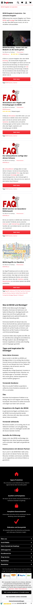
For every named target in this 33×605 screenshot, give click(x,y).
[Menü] (2, 2)
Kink (24, 293)
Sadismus (20, 279)
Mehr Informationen (21, 589)
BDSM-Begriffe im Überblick (13, 262)
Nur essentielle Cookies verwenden (16, 596)
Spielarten (5, 122)
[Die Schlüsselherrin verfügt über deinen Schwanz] (16, 148)
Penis (18, 173)
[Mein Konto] (26, 2)
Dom (24, 291)
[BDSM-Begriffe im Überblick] (16, 251)
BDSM (4, 20)
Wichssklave (12, 116)
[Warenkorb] (30, 2)
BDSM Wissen (6, 54)
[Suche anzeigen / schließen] (18, 2)
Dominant (27, 291)
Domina (9, 293)
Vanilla (17, 293)
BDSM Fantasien (6, 109)
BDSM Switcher (9, 82)
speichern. (12, 589)
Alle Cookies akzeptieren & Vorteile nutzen (16, 592)
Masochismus (6, 281)
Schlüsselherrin (9, 169)
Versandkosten (27, 569)
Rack (19, 291)
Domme (4, 293)
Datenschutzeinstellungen (16, 601)
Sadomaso (12, 291)
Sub (27, 67)
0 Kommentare (19, 160)
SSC (16, 291)
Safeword (21, 295)
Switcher (15, 82)
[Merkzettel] (22, 2)
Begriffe (7, 291)
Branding (5, 60)
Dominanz (5, 224)
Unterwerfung (15, 224)
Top (21, 291)
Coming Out (5, 295)
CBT (27, 293)
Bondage (11, 20)
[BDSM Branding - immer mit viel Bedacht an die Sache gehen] (16, 38)
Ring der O (15, 295)
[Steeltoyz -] (8, 3)
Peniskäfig (13, 175)
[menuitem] (2, 2)
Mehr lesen (16, 79)
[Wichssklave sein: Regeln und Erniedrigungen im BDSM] (16, 95)
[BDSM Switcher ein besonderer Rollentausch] (16, 201)
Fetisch (21, 293)
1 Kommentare (19, 52)
